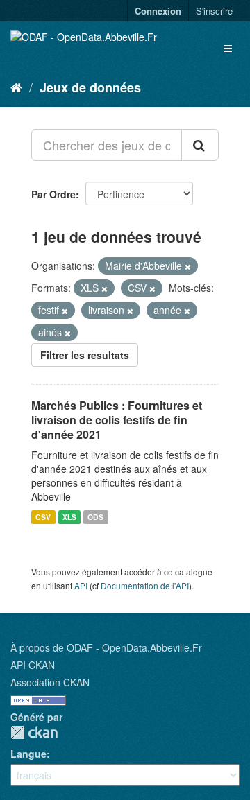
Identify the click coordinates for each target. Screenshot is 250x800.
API (81, 585)
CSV (43, 517)
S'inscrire (214, 10)
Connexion (158, 10)
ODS (95, 517)
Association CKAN (50, 682)
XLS (69, 517)
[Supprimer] (188, 266)
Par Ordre (53, 194)
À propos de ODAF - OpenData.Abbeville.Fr (106, 647)
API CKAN (32, 665)
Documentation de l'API (145, 585)
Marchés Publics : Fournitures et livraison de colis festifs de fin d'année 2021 (116, 419)
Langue (28, 753)
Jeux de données (90, 87)
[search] (200, 145)
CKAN (34, 732)
